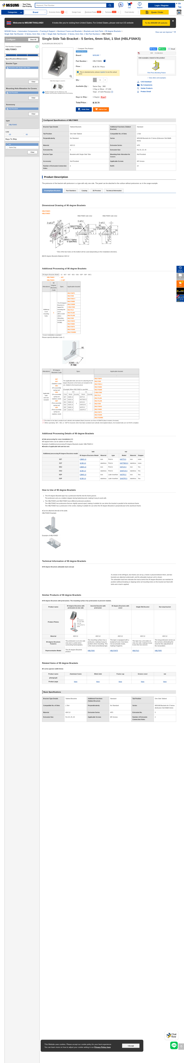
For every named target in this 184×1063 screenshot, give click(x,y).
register (102, 72)
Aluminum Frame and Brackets (69, 31)
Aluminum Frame (91, 12)
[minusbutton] (95, 80)
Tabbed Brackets (71, 698)
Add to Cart (103, 109)
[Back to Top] (181, 1046)
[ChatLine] (174, 1045)
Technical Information (114, 191)
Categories (12, 12)
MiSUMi (4, 4)
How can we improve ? (164, 32)
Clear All (33, 39)
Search (110, 5)
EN (179, 4)
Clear (33, 82)
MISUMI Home (10, 31)
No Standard (114, 705)
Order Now (85, 109)
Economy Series (54, 12)
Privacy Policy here (102, 1047)
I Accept (131, 1046)
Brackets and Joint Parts (93, 31)
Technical (108, 12)
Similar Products (147, 88)
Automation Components (28, 31)
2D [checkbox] (10, 134)
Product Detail (146, 91)
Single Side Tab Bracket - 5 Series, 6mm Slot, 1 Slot (25, 34)
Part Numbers (71, 191)
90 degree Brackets (113, 31)
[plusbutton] (105, 80)
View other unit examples (157, 78)
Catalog (84, 191)
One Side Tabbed (161, 698)
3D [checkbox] (27, 134)
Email (173, 49)
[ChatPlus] (171, 1036)
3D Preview (97, 191)
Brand (35, 12)
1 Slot (67, 705)
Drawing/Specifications (52, 191)
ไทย (179, 7)
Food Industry (129, 12)
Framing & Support (47, 31)
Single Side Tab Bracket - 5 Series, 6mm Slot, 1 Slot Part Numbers (74, 34)
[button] (178, 12)
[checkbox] (22, 68)
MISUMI (96, 55)
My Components (146, 85)
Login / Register (162, 5)
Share (154, 49)
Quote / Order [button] (157, 12)
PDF (156, 53)
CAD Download (146, 82)
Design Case (76, 12)
